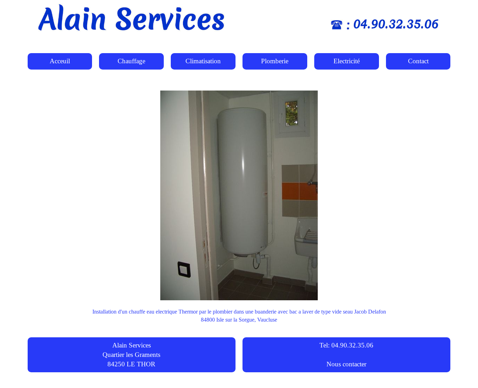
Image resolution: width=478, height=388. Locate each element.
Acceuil (60, 61)
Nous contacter (346, 364)
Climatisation (203, 61)
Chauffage (131, 61)
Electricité (346, 61)
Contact (418, 61)
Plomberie (274, 61)
